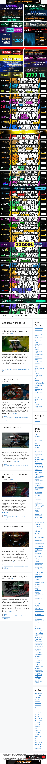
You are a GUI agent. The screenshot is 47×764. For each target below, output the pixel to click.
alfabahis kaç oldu (39, 550)
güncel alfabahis (38, 670)
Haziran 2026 (38, 695)
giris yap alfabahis (38, 663)
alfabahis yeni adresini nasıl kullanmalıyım (39, 682)
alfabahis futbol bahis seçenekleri (38, 504)
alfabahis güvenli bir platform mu (39, 535)
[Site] (23, 80)
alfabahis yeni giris (38, 638)
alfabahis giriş (38, 509)
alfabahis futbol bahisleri (38, 501)
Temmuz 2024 (38, 720)
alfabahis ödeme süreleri (38, 644)
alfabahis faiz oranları (38, 499)
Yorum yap (6, 371)
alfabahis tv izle (39, 616)
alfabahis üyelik (39, 646)
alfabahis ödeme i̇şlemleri (39, 643)
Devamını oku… (21, 365)
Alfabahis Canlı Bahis (39, 476)
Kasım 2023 (38, 736)
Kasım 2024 (38, 712)
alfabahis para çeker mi (38, 576)
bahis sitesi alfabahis (38, 650)
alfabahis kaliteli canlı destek (39, 543)
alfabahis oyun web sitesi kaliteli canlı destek (39, 570)
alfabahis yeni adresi (39, 632)
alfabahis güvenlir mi (39, 538)
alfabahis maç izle (38, 557)
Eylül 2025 (37, 701)
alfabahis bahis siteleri (8, 465)
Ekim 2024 (37, 714)
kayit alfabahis (39, 671)
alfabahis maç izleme (38, 560)
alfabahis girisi (39, 506)
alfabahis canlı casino (39, 482)
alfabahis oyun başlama (38, 567)
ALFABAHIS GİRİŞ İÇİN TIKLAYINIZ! (23, 48)
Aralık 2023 (37, 734)
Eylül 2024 (37, 716)
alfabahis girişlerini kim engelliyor (38, 520)
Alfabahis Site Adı (10, 379)
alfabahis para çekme (39, 578)
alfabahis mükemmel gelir (39, 563)
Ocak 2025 (37, 709)
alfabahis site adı (21, 417)
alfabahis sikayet (38, 590)
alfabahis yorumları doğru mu (39, 641)
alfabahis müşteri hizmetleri (39, 565)
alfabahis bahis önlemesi (8, 566)
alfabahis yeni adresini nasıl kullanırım (39, 635)
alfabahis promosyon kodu (38, 586)
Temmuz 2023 (38, 744)
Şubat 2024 (38, 730)
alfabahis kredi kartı (16, 465)
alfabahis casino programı (9, 615)
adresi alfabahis (38, 435)
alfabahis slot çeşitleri (38, 598)
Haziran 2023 (38, 746)
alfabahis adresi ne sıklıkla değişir (39, 449)
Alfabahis (5, 368)
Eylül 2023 (37, 740)
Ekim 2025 (37, 699)
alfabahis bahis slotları (38, 463)
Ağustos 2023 (38, 742)
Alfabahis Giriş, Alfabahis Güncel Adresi (16, 316)
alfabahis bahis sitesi (39, 460)
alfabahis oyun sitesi (39, 568)
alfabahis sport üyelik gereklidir (20, 615)
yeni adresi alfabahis (38, 676)
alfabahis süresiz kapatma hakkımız (20, 516)
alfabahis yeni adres (24, 465)
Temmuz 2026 (38, 693)
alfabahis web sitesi (39, 620)
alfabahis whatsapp (37, 623)
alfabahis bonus (39, 466)
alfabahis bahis (39, 451)
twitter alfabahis (38, 673)
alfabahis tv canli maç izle (39, 610)
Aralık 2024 (37, 711)
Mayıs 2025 (38, 705)
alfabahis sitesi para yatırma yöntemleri (39, 595)
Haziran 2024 (38, 722)
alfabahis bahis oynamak (38, 454)
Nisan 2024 (38, 726)
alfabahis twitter (38, 619)
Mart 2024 (37, 728)
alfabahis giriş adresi (39, 516)
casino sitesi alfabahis (39, 655)
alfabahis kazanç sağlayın (39, 548)
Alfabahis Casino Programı (14, 576)
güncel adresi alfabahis (39, 667)
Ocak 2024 (37, 732)
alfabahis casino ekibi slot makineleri (11, 417)
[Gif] (23, 132)
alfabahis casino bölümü (39, 486)
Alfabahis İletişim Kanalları (14, 331)
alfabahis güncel (38, 525)
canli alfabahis (38, 652)
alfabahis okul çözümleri (8, 516)
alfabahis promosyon (39, 582)
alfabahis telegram (37, 604)
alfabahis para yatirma (39, 573)
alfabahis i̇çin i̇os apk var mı (19, 566)
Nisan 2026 (38, 697)
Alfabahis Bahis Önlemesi (14, 526)
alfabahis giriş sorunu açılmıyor (39, 522)
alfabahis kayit (39, 546)
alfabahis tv (38, 607)
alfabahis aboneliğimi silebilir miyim (39, 438)
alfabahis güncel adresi (38, 531)
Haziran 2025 (38, 703)
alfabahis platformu (39, 581)
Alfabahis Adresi (39, 328)
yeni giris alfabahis (37, 679)
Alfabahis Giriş (38, 330)
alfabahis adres (38, 442)
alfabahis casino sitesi (38, 495)
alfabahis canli (39, 468)
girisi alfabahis (38, 659)
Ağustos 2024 (38, 718)
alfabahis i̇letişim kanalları (19, 369)
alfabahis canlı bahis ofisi (39, 480)
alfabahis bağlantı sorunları (39, 464)
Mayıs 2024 (38, 724)
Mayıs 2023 (38, 748)
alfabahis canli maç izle (38, 472)
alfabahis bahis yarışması (8, 369)
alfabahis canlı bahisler (38, 478)
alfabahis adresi (38, 446)
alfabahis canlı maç (38, 483)
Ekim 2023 (37, 738)
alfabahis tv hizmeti (38, 612)
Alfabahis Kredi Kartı (12, 427)
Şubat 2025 (38, 707)
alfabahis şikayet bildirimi (39, 647)
